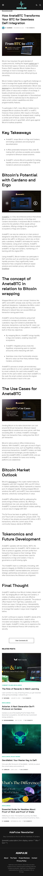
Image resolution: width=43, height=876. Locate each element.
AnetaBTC (5, 217)
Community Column (7, 685)
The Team (13, 858)
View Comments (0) (21, 640)
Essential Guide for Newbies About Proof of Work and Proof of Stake (18, 810)
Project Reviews (15, 756)
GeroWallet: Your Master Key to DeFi (19, 760)
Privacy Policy (21, 861)
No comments (30, 27)
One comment (24, 769)
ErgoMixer (5, 269)
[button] (3, 5)
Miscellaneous (7, 10)
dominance (12, 482)
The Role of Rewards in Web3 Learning (20, 689)
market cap (33, 63)
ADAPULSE (21, 853)
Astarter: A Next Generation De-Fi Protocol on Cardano (18, 707)
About (6, 858)
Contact (34, 858)
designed (5, 88)
